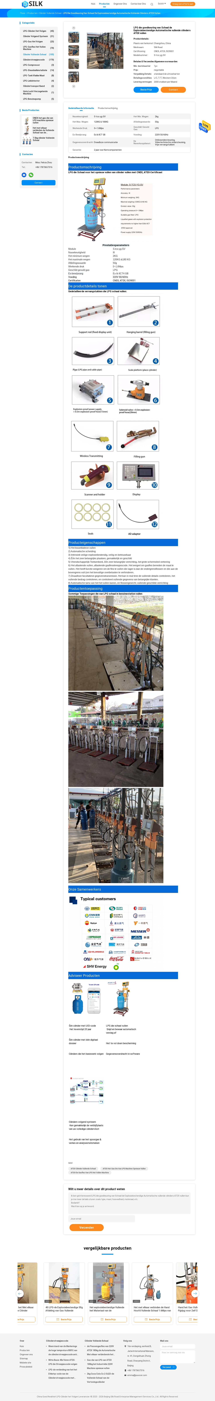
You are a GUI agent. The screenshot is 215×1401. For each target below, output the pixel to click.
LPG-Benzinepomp (38, 99)
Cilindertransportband (38, 86)
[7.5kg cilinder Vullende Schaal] (27, 141)
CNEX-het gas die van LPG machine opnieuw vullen (43, 120)
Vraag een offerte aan (182, 4)
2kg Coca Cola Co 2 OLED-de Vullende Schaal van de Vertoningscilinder (100, 1378)
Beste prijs (146, 89)
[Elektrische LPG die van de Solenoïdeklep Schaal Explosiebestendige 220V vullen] (40, 1283)
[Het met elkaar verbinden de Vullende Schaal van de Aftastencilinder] (27, 131)
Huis (22, 1346)
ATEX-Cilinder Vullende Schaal (83, 1169)
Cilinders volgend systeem (86, 1132)
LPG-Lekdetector (38, 81)
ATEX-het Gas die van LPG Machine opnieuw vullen (124, 1169)
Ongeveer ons (26, 1354)
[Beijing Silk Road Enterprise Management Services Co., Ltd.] (32, 4)
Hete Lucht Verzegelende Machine (38, 92)
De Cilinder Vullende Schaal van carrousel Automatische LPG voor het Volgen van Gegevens (84, 1310)
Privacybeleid (26, 1367)
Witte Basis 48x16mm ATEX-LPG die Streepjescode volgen (62, 1362)
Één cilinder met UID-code (86, 1039)
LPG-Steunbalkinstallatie (38, 70)
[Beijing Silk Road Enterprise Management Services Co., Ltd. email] (24, 174)
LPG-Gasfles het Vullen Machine (38, 48)
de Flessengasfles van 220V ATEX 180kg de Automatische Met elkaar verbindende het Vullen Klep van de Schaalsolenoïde (101, 1351)
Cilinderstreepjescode (38, 60)
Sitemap (24, 1358)
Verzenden (86, 1227)
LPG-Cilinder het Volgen (38, 31)
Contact (38, 183)
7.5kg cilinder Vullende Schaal (43, 139)
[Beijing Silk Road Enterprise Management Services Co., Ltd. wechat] (31, 174)
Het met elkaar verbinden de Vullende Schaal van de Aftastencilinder (43, 130)
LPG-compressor (38, 65)
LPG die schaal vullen (123, 1039)
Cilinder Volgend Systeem (38, 36)
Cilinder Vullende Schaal (38, 54)
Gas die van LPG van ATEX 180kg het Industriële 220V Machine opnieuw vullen (100, 1364)
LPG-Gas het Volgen (38, 41)
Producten (25, 1350)
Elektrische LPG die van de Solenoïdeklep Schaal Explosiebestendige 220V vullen (38, 1310)
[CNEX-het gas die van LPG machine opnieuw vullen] (27, 121)
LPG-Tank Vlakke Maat (38, 75)
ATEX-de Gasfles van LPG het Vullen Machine (90, 1173)
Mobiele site (25, 1362)
